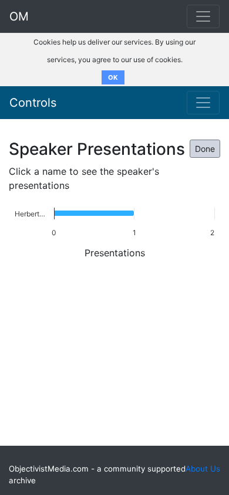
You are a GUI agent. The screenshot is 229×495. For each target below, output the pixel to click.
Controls (32, 103)
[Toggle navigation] (203, 102)
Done (205, 149)
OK (113, 77)
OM (19, 16)
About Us (203, 468)
